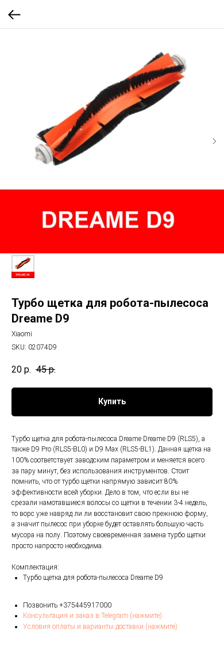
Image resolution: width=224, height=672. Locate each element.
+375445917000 (85, 605)
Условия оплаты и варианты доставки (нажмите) (100, 626)
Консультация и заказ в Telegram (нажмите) (92, 616)
